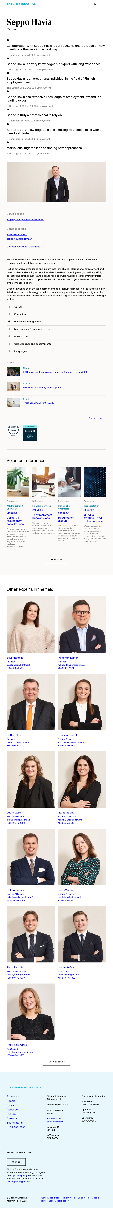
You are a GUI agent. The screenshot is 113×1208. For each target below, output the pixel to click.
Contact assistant (17, 246)
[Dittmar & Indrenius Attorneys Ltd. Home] (21, 4)
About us (12, 1110)
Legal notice (84, 1197)
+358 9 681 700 (54, 1118)
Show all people (57, 1061)
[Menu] (104, 3)
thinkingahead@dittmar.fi (19, 1181)
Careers (12, 1118)
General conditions (51, 1197)
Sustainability (15, 1123)
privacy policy (20, 1175)
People (11, 1101)
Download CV (36, 246)
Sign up (16, 1161)
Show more (95, 418)
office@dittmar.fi (55, 1121)
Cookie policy (62, 1200)
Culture (11, 1114)
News (10, 1105)
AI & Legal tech (16, 1127)
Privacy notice (69, 1197)
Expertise (13, 1097)
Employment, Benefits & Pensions (25, 219)
